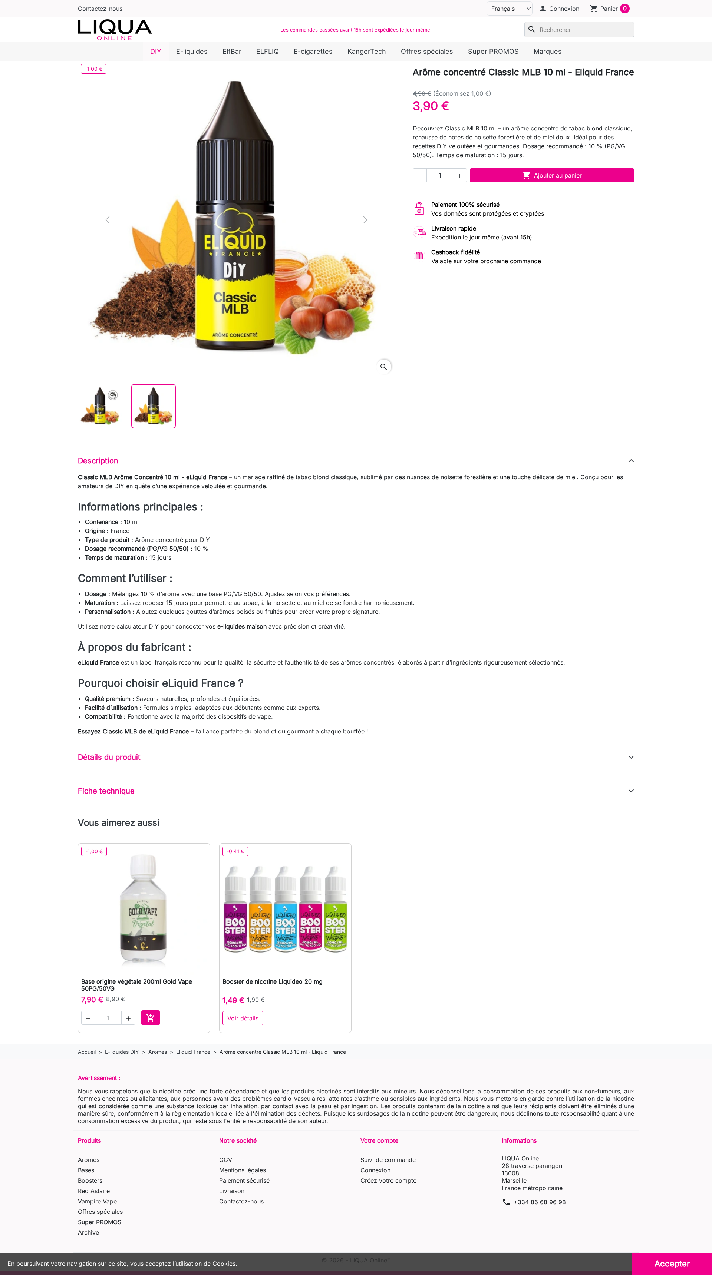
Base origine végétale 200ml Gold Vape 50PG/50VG (136, 985)
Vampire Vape (97, 1201)
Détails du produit (109, 757)
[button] (559, 8)
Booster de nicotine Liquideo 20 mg (272, 981)
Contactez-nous (100, 8)
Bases (86, 1170)
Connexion (375, 1170)
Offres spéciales (100, 1211)
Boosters (90, 1180)
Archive (88, 1232)
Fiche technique (106, 790)
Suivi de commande (388, 1159)
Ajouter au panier (552, 175)
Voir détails (242, 1018)
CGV (225, 1159)
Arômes (88, 1159)
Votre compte (379, 1140)
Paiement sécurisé (244, 1180)
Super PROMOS (99, 1222)
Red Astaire (94, 1191)
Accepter (672, 1263)
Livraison (231, 1191)
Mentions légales (242, 1170)
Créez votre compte (388, 1180)
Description (98, 460)
